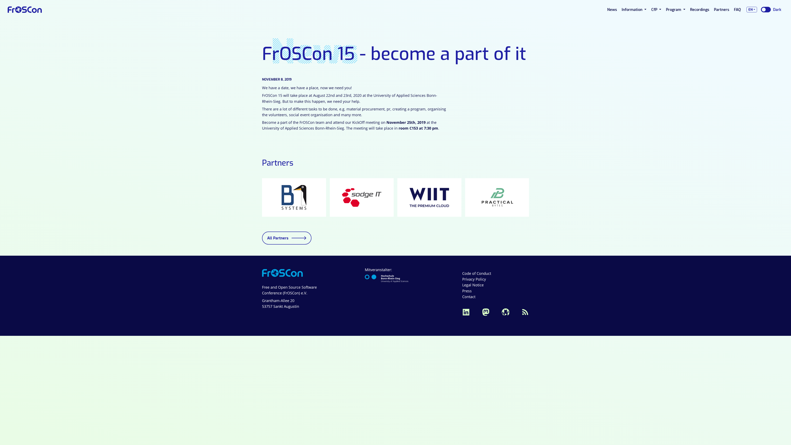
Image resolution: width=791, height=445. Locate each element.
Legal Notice (473, 284)
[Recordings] (505, 311)
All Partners (277, 238)
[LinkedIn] (466, 311)
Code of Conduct (476, 273)
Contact (468, 296)
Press (467, 290)
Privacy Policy (474, 279)
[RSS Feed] (525, 311)
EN (750, 9)
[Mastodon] (485, 311)
